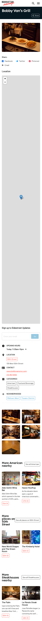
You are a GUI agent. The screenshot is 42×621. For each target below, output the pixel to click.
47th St (26, 501)
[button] (21, 197)
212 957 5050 (12, 375)
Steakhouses (12, 388)
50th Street (12, 359)
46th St (26, 618)
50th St (6, 555)
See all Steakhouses (31, 577)
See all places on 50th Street (27, 520)
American (11, 383)
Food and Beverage (25, 383)
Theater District (27, 398)
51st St (5, 503)
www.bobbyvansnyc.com (17, 371)
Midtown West (13, 398)
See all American (32, 464)
